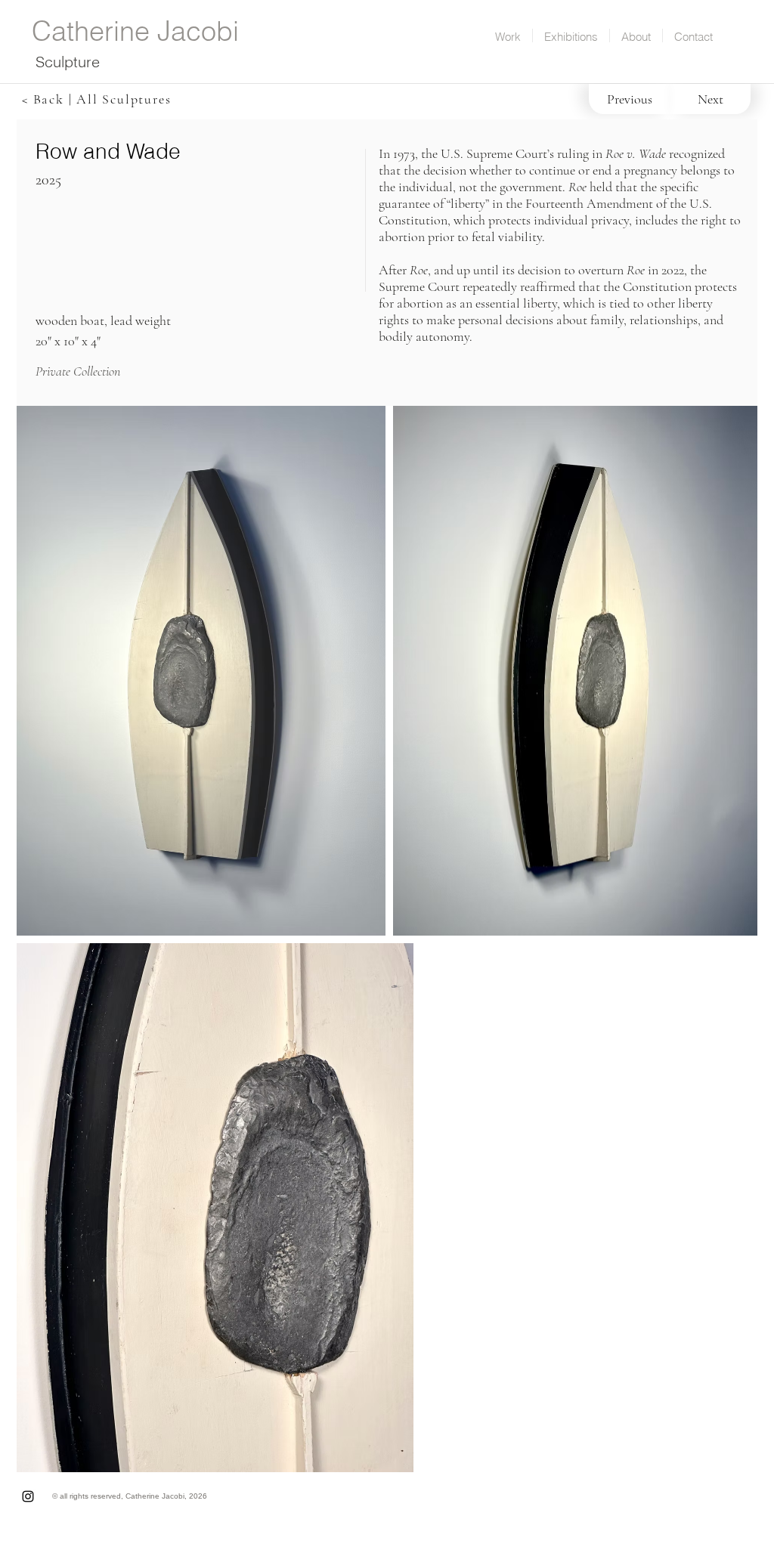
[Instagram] (28, 1496)
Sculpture (68, 61)
